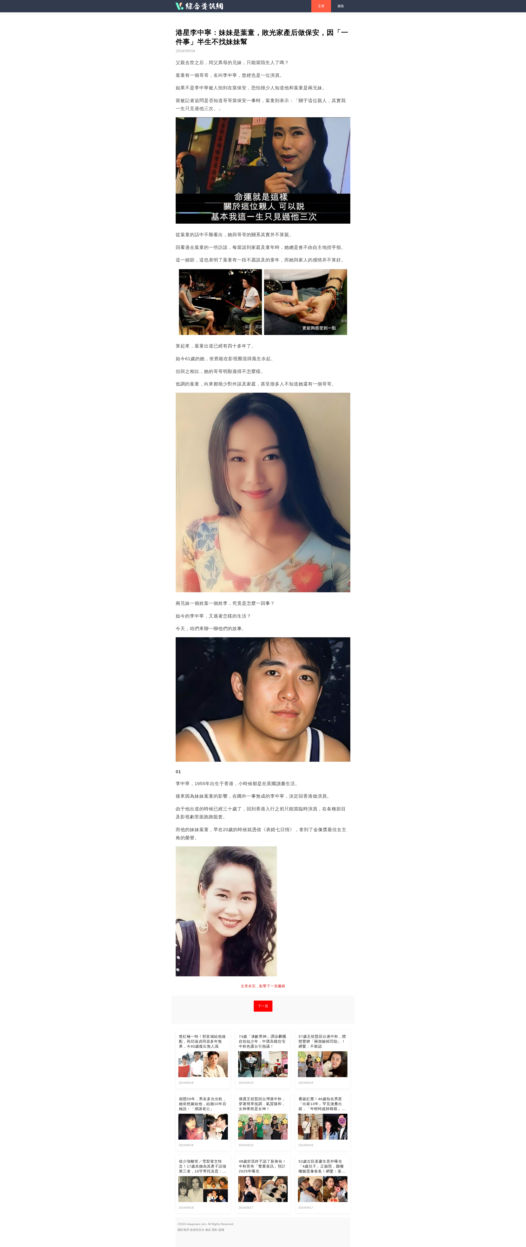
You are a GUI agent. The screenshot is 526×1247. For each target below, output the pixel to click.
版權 (221, 1229)
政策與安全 (197, 1229)
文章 (321, 6)
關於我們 (183, 1229)
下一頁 (263, 1006)
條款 (208, 1229)
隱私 (215, 1229)
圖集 (341, 6)
